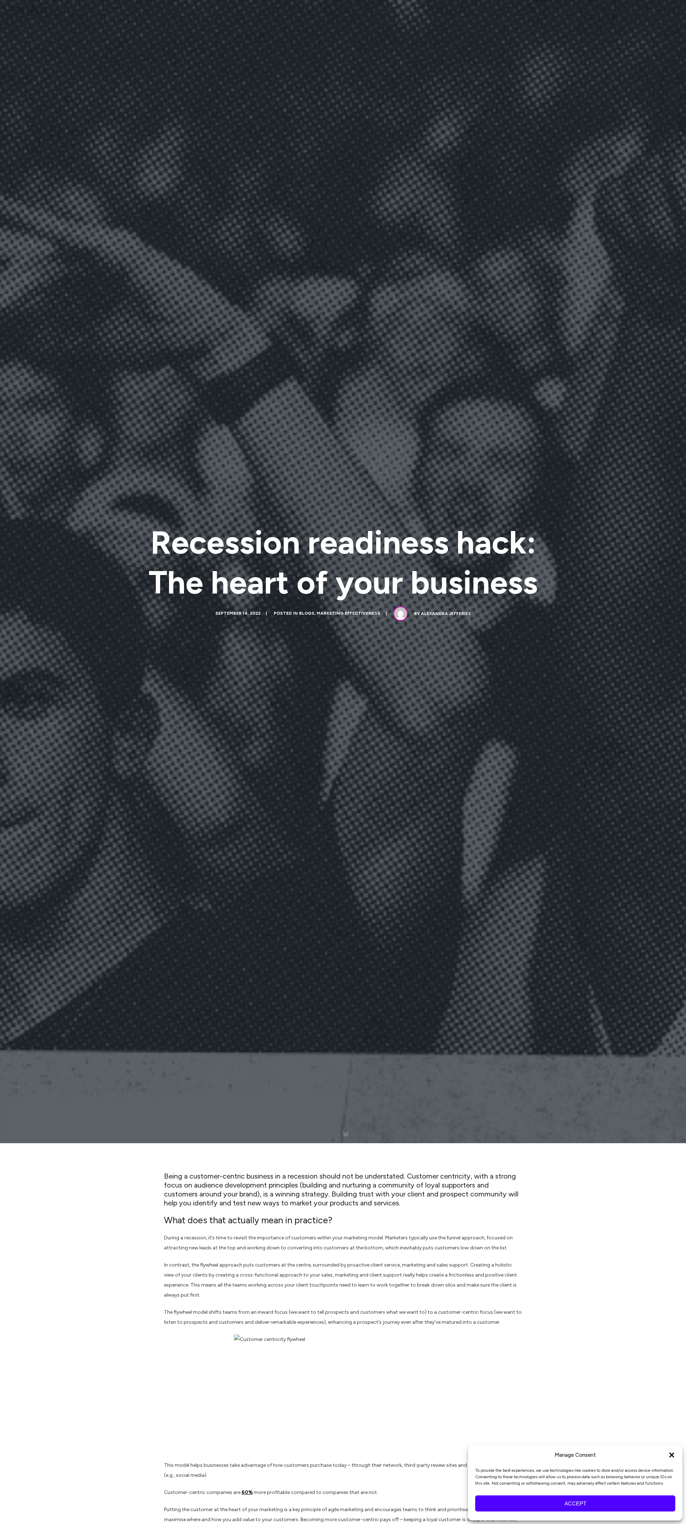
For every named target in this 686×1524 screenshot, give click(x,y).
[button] (671, 1455)
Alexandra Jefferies (446, 613)
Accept (575, 1503)
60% (247, 1492)
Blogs (306, 613)
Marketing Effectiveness (348, 613)
